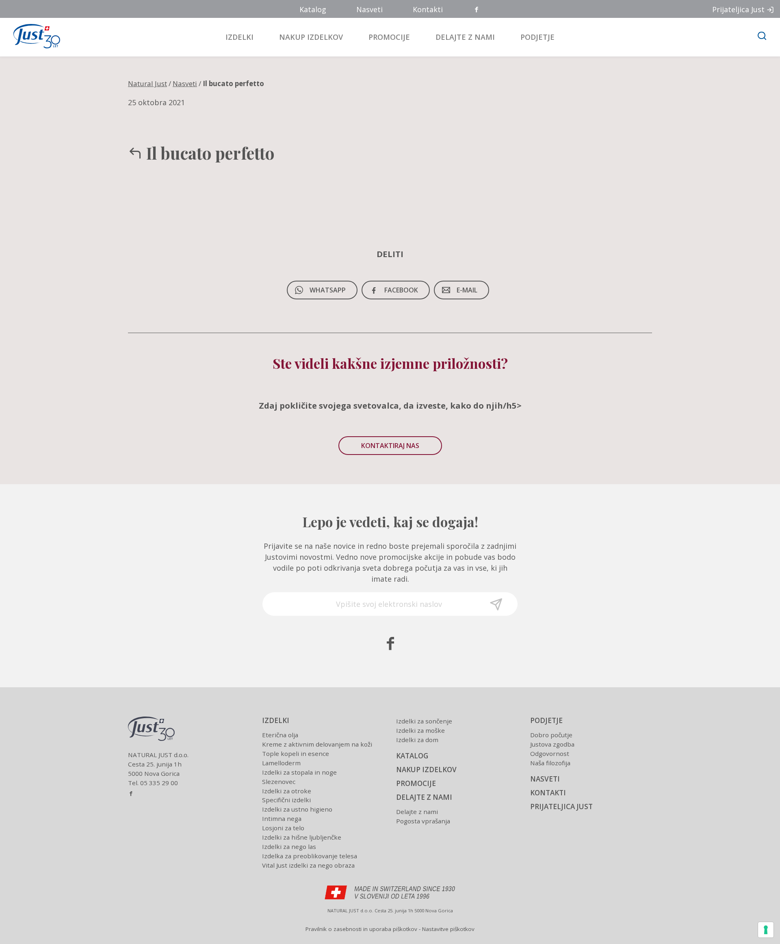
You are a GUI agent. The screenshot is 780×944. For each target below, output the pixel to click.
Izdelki (239, 37)
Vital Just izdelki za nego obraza (308, 865)
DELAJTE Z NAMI (424, 797)
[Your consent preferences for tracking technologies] (766, 930)
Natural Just (147, 83)
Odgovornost (549, 753)
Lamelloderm (281, 763)
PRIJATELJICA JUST (561, 806)
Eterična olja (280, 735)
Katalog (312, 9)
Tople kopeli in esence (295, 753)
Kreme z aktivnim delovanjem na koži (317, 744)
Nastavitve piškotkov (448, 929)
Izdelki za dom (417, 740)
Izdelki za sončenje (424, 721)
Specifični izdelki (286, 800)
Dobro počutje (551, 735)
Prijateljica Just (738, 9)
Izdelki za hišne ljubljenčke (301, 837)
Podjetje (537, 37)
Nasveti (369, 9)
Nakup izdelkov (311, 37)
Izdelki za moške (420, 730)
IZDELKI (275, 720)
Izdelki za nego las (289, 846)
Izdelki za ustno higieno (297, 809)
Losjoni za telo (283, 828)
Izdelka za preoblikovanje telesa (309, 856)
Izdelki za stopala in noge (299, 772)
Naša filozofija (550, 763)
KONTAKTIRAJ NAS (390, 445)
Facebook (477, 9)
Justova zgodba (552, 744)
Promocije (389, 37)
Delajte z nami (465, 37)
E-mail (467, 290)
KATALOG (412, 755)
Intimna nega (281, 818)
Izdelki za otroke (286, 791)
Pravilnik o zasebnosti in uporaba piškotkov (361, 929)
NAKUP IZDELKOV (426, 769)
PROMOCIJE (416, 783)
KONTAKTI (548, 792)
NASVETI (545, 779)
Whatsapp (328, 290)
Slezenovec (278, 781)
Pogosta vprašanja (423, 821)
